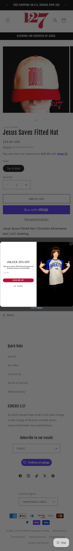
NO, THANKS (18, 286)
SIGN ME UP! (18, 280)
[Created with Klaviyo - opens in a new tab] (36, 308)
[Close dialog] (71, 244)
